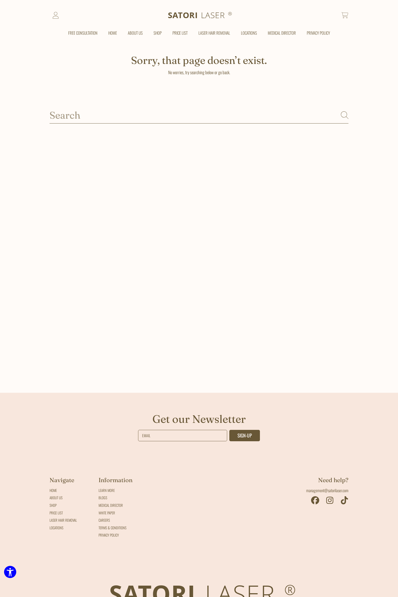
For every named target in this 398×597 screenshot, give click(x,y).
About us (56, 497)
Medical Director (111, 505)
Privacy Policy (109, 535)
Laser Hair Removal (63, 520)
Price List (56, 512)
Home (53, 490)
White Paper (107, 512)
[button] (345, 15)
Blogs (103, 497)
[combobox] (199, 115)
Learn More (107, 490)
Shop (53, 505)
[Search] (344, 115)
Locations (56, 527)
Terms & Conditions (112, 527)
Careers (104, 520)
